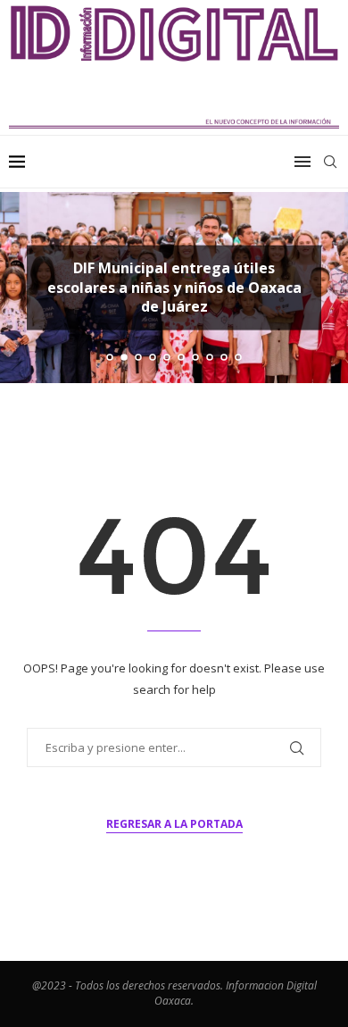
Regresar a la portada (174, 823)
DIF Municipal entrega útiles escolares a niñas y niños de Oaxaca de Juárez (174, 287)
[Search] (330, 162)
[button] (24, 286)
